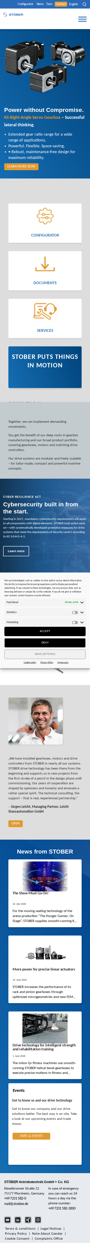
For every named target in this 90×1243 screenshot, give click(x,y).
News (40, 4)
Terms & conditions (20, 1229)
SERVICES (45, 331)
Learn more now (21, 166)
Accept (45, 631)
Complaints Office (49, 1239)
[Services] (45, 311)
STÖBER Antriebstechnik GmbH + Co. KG (36, 1182)
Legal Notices (51, 1229)
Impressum (62, 662)
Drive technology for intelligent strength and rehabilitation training (44, 1047)
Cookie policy (30, 662)
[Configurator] (45, 216)
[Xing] (29, 1222)
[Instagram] (39, 1222)
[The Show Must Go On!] (45, 876)
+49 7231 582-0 (15, 1199)
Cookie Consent (17, 1239)
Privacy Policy (46, 662)
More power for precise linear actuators (44, 970)
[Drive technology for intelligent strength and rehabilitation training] (45, 1028)
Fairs (49, 4)
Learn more (16, 551)
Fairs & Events (31, 1136)
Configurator (25, 4)
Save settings (45, 654)
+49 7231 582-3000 (61, 1209)
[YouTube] (9, 1222)
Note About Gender (47, 1234)
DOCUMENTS (45, 283)
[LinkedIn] (19, 1222)
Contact (61, 4)
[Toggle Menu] (82, 19)
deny (45, 642)
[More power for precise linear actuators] (45, 953)
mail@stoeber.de (16, 1204)
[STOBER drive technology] (13, 14)
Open (16, 823)
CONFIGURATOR (45, 235)
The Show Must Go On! (31, 893)
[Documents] (45, 263)
